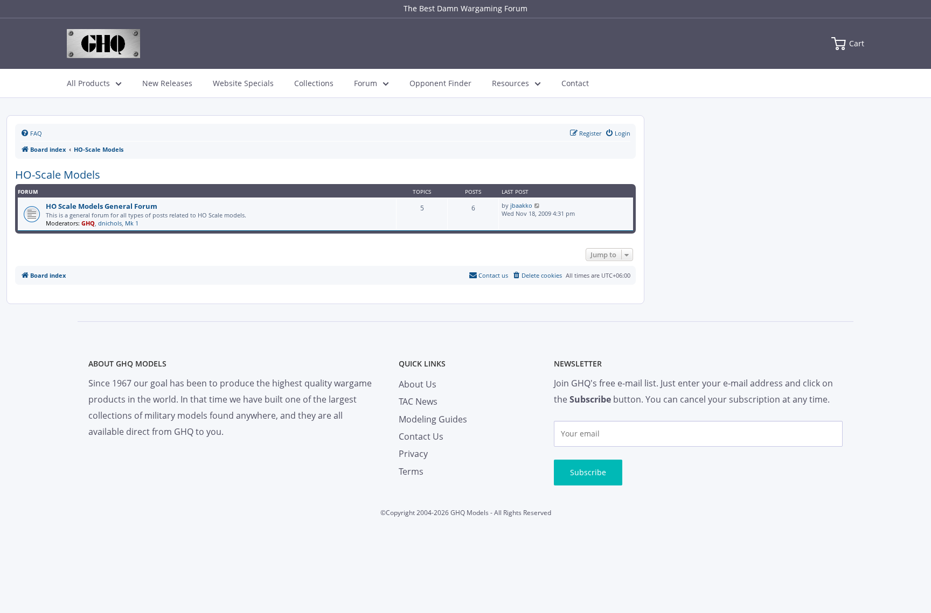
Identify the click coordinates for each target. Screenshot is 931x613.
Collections (314, 83)
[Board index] (103, 43)
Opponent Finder (440, 83)
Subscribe (588, 472)
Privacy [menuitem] (413, 454)
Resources (510, 83)
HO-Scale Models (57, 174)
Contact (575, 83)
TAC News (418, 401)
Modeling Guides (433, 419)
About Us (417, 384)
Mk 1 (131, 223)
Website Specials (243, 83)
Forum (365, 83)
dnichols (110, 223)
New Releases (167, 83)
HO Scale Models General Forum (101, 206)
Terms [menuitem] (411, 471)
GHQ (88, 223)
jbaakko (521, 205)
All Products (88, 83)
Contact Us (421, 436)
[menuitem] (31, 133)
